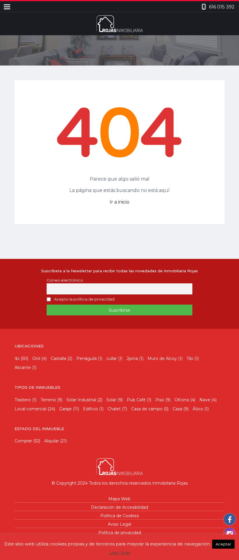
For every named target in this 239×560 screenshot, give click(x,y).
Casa (177, 408)
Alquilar (51, 441)
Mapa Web (119, 498)
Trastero (23, 399)
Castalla (58, 358)
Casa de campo (147, 408)
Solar (111, 399)
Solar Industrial (81, 399)
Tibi (190, 358)
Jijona (132, 358)
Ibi (17, 358)
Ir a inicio (119, 202)
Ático (198, 408)
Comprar (23, 441)
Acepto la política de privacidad (84, 299)
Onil (36, 358)
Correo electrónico (65, 280)
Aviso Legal (119, 524)
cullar (111, 358)
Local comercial (30, 408)
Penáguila (86, 358)
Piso (159, 399)
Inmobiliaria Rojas (170, 483)
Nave (204, 399)
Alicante (23, 367)
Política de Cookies (119, 515)
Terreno (48, 399)
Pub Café (136, 399)
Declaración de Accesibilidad (119, 507)
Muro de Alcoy (162, 358)
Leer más (119, 552)
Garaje (65, 408)
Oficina (182, 399)
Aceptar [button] (223, 544)
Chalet (114, 408)
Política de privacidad (119, 532)
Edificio (90, 408)
